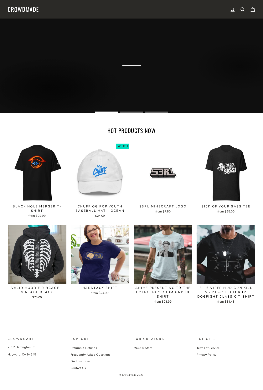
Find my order (80, 361)
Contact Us (78, 368)
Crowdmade (23, 9)
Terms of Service (208, 348)
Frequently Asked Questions (91, 355)
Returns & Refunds (84, 348)
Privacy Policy (206, 355)
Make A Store (143, 348)
